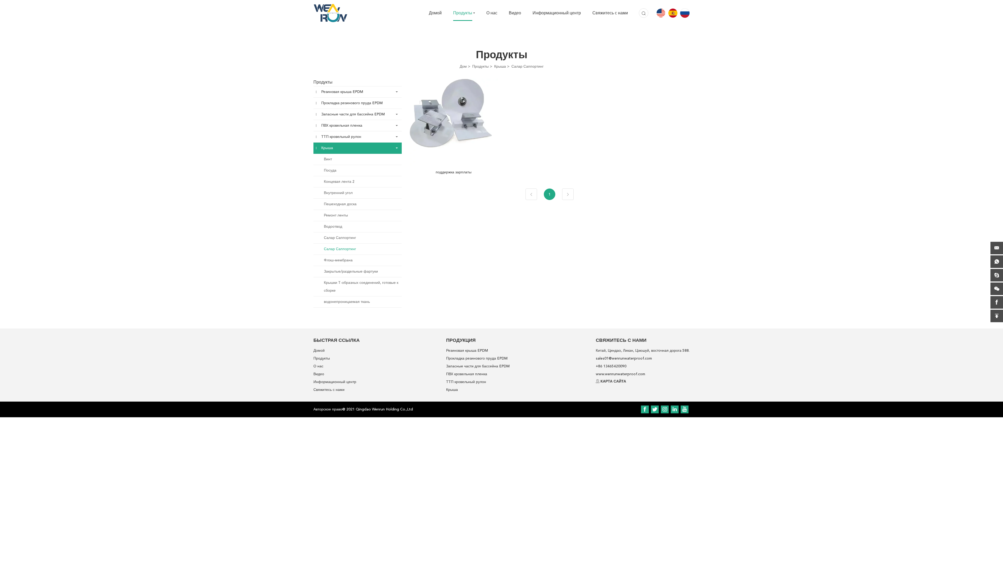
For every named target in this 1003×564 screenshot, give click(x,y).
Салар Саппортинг (527, 66)
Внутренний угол (338, 193)
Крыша (500, 66)
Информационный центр (557, 13)
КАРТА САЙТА (613, 381)
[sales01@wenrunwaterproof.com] (996, 248)
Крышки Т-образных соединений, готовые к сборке (361, 286)
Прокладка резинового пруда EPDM (352, 103)
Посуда (330, 170)
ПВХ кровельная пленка (341, 125)
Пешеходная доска (340, 204)
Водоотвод (333, 226)
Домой (435, 13)
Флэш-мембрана (338, 260)
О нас (491, 13)
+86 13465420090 (611, 366)
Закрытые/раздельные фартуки (351, 271)
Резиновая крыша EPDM (342, 92)
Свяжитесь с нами (610, 13)
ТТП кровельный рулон (341, 136)
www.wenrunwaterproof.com (620, 374)
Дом (463, 66)
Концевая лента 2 (339, 181)
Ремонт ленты (336, 215)
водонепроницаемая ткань (347, 301)
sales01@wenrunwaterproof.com (624, 358)
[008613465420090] (996, 261)
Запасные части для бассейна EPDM (353, 114)
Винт (328, 159)
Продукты (462, 13)
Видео (515, 13)
